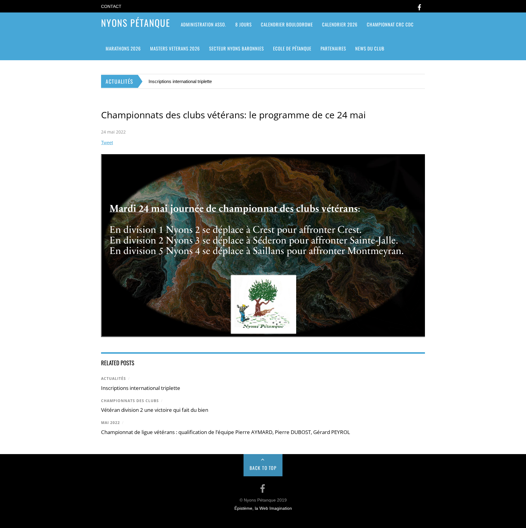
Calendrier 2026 (340, 24)
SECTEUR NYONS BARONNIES (236, 48)
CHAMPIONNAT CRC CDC (390, 24)
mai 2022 (110, 422)
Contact (111, 6)
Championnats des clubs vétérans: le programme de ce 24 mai (233, 115)
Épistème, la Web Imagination (263, 508)
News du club (369, 48)
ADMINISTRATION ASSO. (203, 24)
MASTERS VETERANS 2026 (175, 48)
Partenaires (333, 48)
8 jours (243, 24)
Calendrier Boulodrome (287, 24)
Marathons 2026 (123, 48)
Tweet (107, 142)
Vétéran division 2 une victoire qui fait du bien (154, 409)
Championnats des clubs (130, 400)
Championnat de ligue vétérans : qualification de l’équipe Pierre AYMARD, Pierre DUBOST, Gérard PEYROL (225, 432)
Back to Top (263, 467)
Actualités (113, 378)
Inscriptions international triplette (180, 81)
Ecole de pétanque (292, 48)
